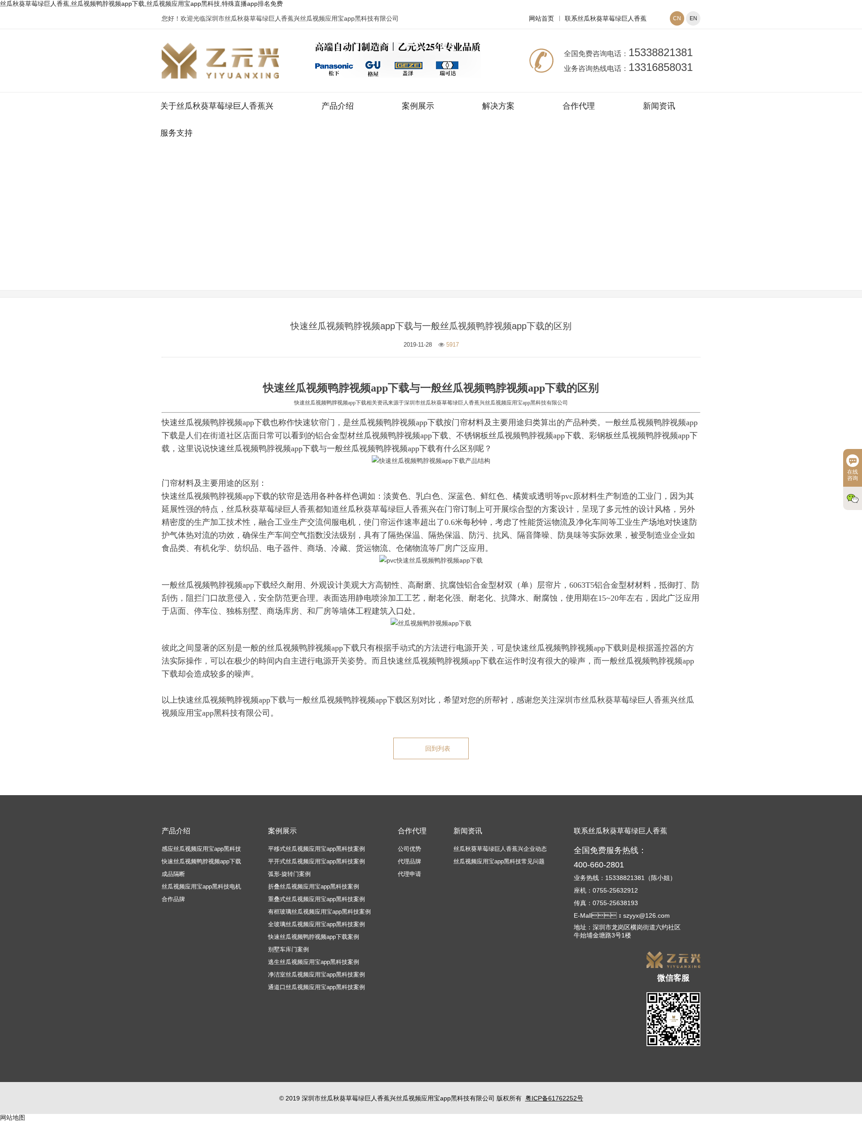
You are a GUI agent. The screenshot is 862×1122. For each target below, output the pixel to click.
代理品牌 (409, 861)
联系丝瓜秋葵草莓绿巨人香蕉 (605, 18)
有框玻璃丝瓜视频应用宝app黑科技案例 (319, 911)
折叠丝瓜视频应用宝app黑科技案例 (313, 886)
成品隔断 (173, 874)
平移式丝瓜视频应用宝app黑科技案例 (316, 848)
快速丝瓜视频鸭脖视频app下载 (201, 861)
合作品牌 (173, 899)
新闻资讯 (659, 105)
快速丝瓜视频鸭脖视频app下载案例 (313, 936)
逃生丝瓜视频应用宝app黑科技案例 (313, 962)
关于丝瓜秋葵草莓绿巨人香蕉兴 (216, 105)
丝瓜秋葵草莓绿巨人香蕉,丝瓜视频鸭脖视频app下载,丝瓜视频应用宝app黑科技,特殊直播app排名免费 (141, 3)
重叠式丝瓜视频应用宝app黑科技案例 (316, 899)
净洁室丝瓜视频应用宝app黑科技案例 (316, 974)
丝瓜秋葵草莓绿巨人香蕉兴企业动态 (500, 848)
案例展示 (418, 105)
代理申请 (409, 874)
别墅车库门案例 (288, 949)
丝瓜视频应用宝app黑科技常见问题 (484, 230)
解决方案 (498, 105)
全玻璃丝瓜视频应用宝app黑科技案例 (316, 924)
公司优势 (409, 848)
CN (677, 18)
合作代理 (579, 105)
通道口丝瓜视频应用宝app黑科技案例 (316, 987)
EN (693, 18)
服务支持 (176, 132)
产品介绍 (337, 105)
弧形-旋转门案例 (289, 874)
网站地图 (12, 1117)
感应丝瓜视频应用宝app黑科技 (201, 848)
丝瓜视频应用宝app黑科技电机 (201, 886)
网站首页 (541, 18)
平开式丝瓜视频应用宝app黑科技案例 (316, 861)
